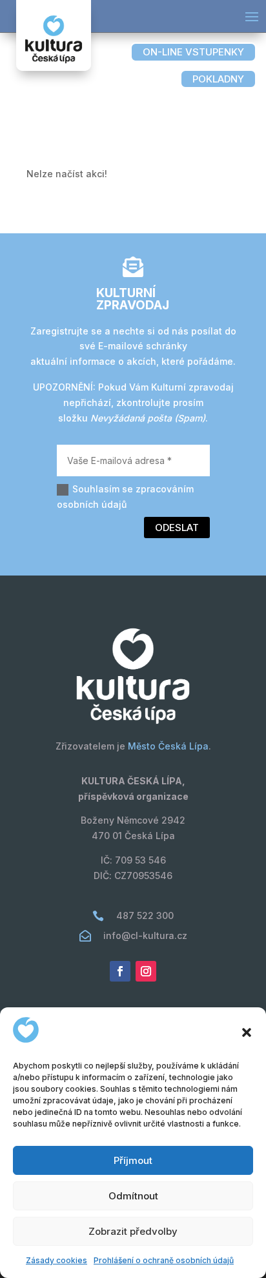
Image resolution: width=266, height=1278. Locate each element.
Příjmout (133, 1160)
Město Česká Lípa (168, 746)
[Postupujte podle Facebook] (120, 971)
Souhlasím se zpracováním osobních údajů (125, 496)
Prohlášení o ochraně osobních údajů (164, 1260)
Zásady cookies (56, 1260)
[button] (246, 1032)
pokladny (218, 79)
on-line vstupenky (193, 52)
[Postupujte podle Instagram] (146, 971)
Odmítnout (133, 1196)
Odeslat (177, 527)
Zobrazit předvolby (133, 1231)
